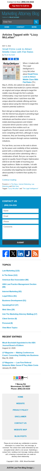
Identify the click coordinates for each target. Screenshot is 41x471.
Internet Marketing (25, 184)
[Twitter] (13, 253)
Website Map (20, 430)
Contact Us (20, 423)
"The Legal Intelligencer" (30, 188)
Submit (20, 243)
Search (36, 22)
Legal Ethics (9, 296)
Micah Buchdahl (29, 461)
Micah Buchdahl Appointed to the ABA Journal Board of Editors (18, 344)
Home (6, 27)
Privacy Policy (20, 410)
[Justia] (27, 253)
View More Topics (9, 328)
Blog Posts (21, 436)
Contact (20, 27)
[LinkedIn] (20, 253)
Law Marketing (10, 271)
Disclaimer (20, 417)
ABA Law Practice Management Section (19, 285)
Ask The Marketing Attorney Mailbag (19, 314)
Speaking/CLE (10, 305)
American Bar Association (15, 280)
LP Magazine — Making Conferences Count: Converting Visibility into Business (20, 354)
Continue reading (9, 180)
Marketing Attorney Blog (20, 15)
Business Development (14, 300)
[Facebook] (6, 253)
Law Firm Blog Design (20, 468)
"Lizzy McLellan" (13, 188)
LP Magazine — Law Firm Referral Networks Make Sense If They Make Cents (20, 364)
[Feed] (35, 253)
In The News (13, 184)
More (34, 27)
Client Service (9, 319)
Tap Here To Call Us (20, 6)
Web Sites (15, 186)
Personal (7, 323)
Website (20, 403)
